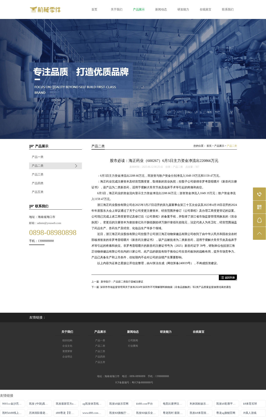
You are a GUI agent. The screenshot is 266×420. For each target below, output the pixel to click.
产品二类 (37, 165)
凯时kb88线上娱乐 (13, 412)
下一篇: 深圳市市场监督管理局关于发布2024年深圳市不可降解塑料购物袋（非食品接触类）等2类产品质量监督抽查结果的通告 (161, 287)
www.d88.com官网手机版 (94, 412)
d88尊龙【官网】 (66, 412)
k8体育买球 (250, 403)
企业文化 (67, 345)
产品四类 (37, 183)
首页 (209, 145)
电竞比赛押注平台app (174, 403)
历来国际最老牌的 (40, 412)
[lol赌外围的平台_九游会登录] (55, 14)
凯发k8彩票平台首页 (227, 403)
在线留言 (198, 331)
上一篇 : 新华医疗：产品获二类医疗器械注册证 (117, 281)
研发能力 (166, 331)
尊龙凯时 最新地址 (174, 412)
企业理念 (67, 356)
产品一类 (37, 157)
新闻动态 (133, 331)
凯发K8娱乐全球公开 (147, 412)
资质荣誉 (67, 351)
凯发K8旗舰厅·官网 (120, 412)
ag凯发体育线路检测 (94, 403)
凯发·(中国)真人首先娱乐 (40, 403)
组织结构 (67, 340)
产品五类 (37, 192)
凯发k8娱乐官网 (118, 403)
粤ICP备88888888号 (142, 382)
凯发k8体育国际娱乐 (201, 412)
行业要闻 (133, 345)
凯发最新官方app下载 (67, 403)
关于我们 (67, 331)
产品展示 (219, 145)
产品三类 (37, 174)
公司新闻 (133, 340)
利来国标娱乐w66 (200, 403)
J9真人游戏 (249, 412)
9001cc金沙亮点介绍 (13, 403)
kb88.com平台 (144, 403)
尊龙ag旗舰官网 (225, 412)
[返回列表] (228, 279)
